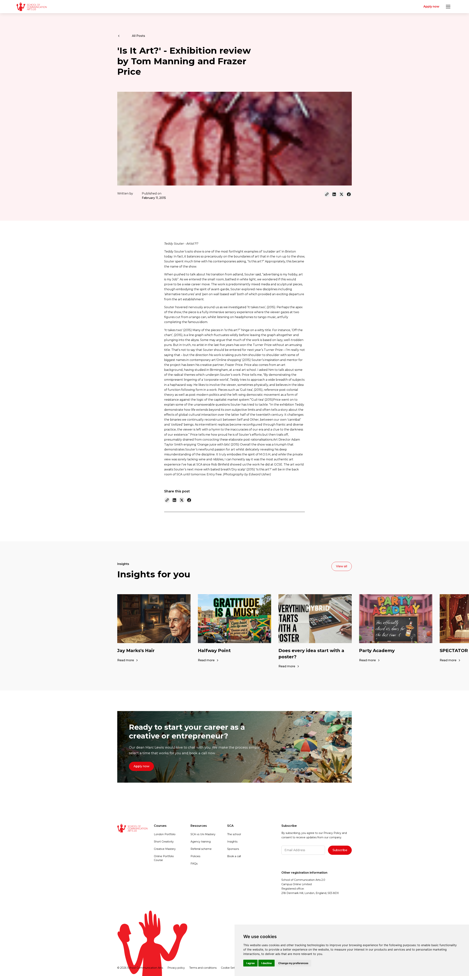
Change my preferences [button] (293, 963)
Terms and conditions (203, 967)
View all (341, 566)
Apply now (431, 6)
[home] (31, 6)
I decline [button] (266, 963)
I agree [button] (250, 963)
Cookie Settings (231, 967)
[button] (448, 6)
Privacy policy (176, 967)
